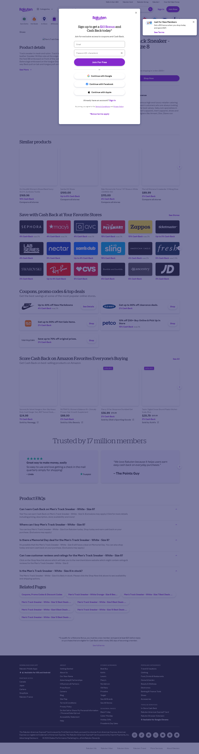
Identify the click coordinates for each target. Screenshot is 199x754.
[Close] (193, 22)
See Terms (159, 32)
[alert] (170, 27)
